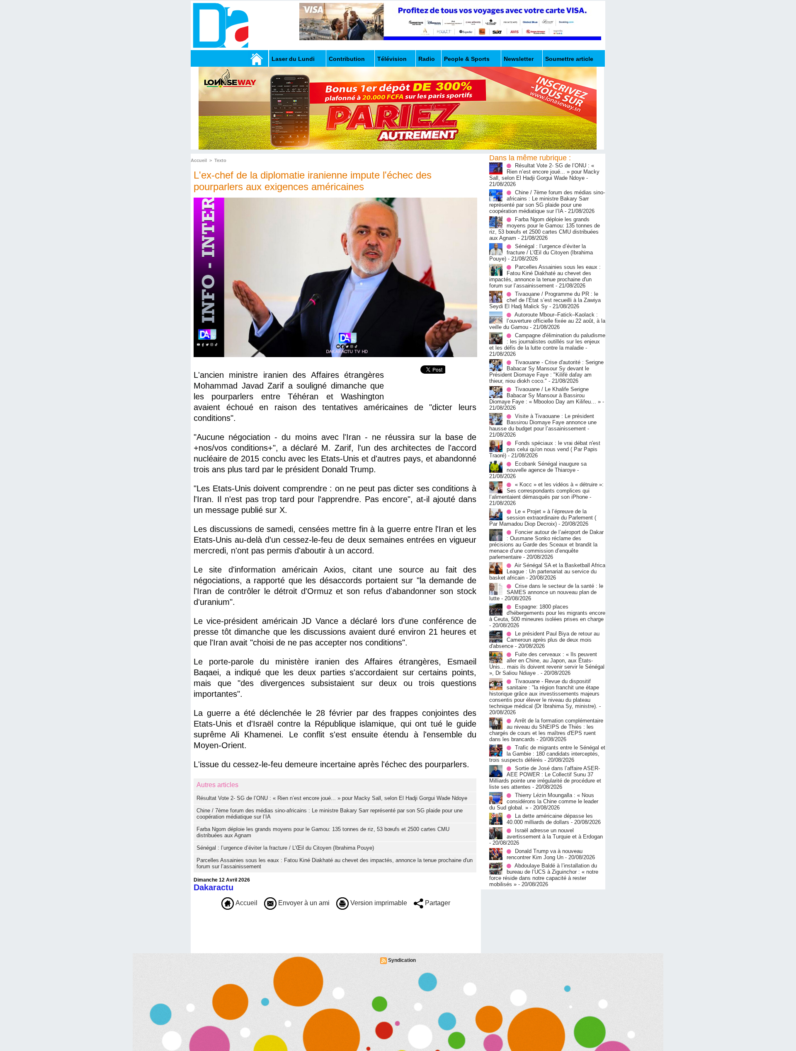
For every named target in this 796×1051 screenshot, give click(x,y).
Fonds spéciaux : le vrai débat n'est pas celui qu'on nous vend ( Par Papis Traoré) (544, 449)
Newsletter (519, 59)
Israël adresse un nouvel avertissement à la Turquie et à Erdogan (555, 833)
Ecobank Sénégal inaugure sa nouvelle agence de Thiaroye (547, 467)
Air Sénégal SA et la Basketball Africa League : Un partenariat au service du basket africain (547, 571)
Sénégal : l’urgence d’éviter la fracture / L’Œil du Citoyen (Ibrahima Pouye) (285, 848)
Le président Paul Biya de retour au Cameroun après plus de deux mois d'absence (544, 640)
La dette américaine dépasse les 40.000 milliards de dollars (550, 819)
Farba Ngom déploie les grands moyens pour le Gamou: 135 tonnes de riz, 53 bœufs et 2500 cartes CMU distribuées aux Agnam (544, 228)
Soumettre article (569, 59)
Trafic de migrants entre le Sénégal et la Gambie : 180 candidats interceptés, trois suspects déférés (547, 753)
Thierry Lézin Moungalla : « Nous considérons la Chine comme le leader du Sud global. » (543, 801)
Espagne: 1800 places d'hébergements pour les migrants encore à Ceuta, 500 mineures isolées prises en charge (547, 613)
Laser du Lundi (293, 59)
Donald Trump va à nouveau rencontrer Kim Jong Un (544, 854)
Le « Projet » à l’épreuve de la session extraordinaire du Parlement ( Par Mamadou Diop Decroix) (542, 517)
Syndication (402, 960)
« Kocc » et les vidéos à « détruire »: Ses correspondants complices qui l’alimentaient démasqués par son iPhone (546, 490)
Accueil (199, 160)
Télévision (392, 59)
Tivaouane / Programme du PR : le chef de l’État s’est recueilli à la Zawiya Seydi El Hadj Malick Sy (545, 300)
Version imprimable (378, 902)
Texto (220, 160)
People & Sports (467, 59)
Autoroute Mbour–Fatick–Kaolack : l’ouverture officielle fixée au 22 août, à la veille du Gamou (547, 321)
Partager (436, 902)
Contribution (347, 59)
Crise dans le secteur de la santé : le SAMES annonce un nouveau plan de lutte (546, 592)
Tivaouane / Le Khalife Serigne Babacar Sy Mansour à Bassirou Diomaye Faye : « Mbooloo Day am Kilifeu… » (545, 395)
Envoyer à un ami (303, 902)
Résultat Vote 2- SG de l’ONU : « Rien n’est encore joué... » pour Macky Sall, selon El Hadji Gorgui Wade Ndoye (332, 798)
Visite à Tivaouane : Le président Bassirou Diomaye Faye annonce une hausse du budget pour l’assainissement (543, 422)
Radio (426, 59)
